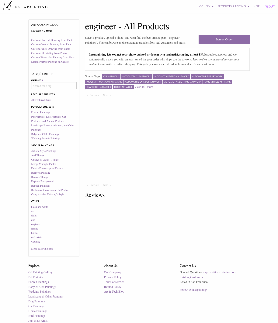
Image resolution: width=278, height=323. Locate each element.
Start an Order (224, 39)
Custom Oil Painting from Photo (49, 53)
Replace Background (42, 181)
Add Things (37, 155)
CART (271, 6)
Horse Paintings (37, 311)
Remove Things (39, 177)
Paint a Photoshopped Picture (47, 168)
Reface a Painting (40, 172)
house (34, 233)
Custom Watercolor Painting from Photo (53, 57)
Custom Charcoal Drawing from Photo (52, 40)
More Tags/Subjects (42, 248)
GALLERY (204, 6)
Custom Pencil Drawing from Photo (50, 48)
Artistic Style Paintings (43, 151)
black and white (39, 207)
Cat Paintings (36, 306)
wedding (35, 241)
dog (33, 220)
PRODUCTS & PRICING (232, 6)
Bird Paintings (36, 316)
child (33, 215)
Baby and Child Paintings (45, 134)
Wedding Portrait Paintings (46, 138)
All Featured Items (41, 100)
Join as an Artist (37, 320)
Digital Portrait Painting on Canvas (50, 61)
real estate (36, 237)
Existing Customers (191, 277)
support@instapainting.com (219, 272)
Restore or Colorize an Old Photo (49, 190)
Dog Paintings (36, 301)
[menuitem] (205, 6)
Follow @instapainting (193, 289)
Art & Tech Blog (114, 291)
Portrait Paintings (40, 112)
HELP (256, 6)
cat (32, 211)
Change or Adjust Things (45, 159)
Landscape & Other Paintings (46, 296)
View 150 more (143, 87)
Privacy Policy (112, 277)
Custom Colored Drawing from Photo (51, 44)
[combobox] (53, 85)
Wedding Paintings (39, 291)
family (34, 228)
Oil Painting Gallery (40, 272)
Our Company (112, 272)
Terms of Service (114, 282)
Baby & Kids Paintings (42, 287)
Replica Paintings (40, 185)
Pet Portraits (35, 277)
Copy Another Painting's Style (47, 194)
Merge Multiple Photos (43, 164)
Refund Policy (112, 287)
